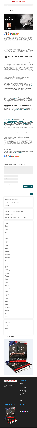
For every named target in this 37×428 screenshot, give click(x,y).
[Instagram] (16, 34)
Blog (20, 384)
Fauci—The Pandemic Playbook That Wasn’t (11, 199)
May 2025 (6, 245)
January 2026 (7, 233)
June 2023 (6, 279)
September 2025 (7, 239)
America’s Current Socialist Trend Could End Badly (12, 202)
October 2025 (7, 238)
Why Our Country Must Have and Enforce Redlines (18, 217)
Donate (21, 396)
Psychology (6, 331)
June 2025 (6, 244)
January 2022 (7, 304)
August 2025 (7, 241)
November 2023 (7, 272)
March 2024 (6, 266)
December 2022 (7, 288)
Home (21, 381)
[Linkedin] (10, 34)
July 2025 (6, 242)
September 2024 (7, 257)
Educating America (7, 328)
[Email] (14, 34)
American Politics (7, 325)
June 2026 (6, 226)
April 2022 (6, 300)
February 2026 (7, 232)
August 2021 (7, 311)
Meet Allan (21, 383)
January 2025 (7, 251)
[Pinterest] (12, 34)
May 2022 (6, 298)
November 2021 (7, 307)
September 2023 (7, 275)
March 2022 (6, 301)
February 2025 (7, 250)
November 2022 (7, 289)
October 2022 (7, 291)
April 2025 (6, 247)
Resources (21, 400)
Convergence (7, 205)
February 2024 (7, 267)
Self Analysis (7, 332)
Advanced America (7, 322)
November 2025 (7, 236)
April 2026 (6, 229)
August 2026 (7, 223)
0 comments (21, 11)
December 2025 (7, 235)
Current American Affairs (8, 326)
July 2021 (6, 313)
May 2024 (6, 263)
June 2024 (6, 261)
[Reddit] (8, 34)
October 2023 (7, 273)
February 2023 (7, 285)
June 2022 (6, 297)
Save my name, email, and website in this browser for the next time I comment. (17, 184)
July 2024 (6, 260)
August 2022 (7, 294)
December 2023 (7, 270)
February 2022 (7, 303)
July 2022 (6, 295)
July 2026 (6, 225)
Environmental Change (8, 329)
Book (20, 397)
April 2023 (6, 282)
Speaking (21, 399)
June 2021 (6, 314)
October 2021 (7, 308)
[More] (18, 34)
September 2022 (7, 292)
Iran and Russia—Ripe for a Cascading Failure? (12, 200)
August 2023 (7, 276)
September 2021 (7, 310)
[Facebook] (4, 34)
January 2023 (7, 286)
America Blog (16, 11)
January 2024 (7, 269)
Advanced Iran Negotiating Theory (10, 203)
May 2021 (6, 316)
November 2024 (7, 254)
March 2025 (6, 248)
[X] (6, 34)
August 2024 (7, 258)
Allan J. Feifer (7, 11)
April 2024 (6, 264)
